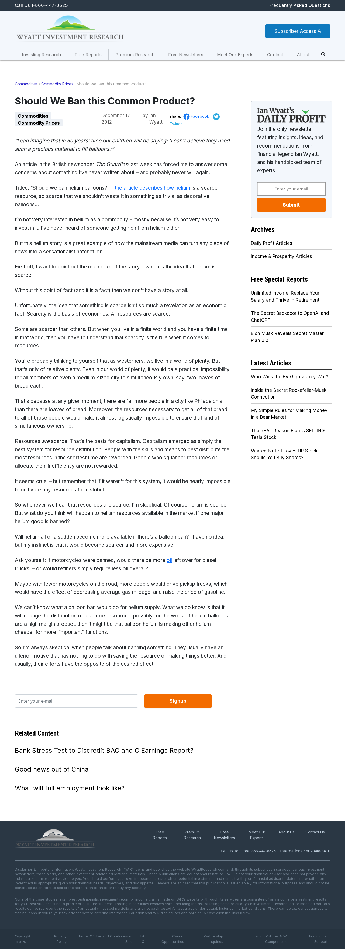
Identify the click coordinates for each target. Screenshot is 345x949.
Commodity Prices (57, 84)
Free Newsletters (185, 54)
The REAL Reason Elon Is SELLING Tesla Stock (288, 434)
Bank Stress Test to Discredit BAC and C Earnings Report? (104, 750)
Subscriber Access (296, 31)
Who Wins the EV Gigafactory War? (289, 376)
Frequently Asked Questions (299, 5)
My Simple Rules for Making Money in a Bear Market (289, 414)
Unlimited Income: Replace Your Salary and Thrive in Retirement (285, 296)
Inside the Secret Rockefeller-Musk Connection (288, 394)
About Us (286, 832)
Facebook (200, 116)
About (303, 54)
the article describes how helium (152, 188)
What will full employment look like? (70, 788)
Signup (178, 701)
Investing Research (41, 54)
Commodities (26, 84)
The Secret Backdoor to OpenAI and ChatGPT (290, 316)
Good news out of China (52, 769)
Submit (291, 205)
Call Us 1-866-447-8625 (41, 5)
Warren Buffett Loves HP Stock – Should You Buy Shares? (286, 454)
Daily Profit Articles (271, 243)
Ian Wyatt (156, 116)
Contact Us (315, 832)
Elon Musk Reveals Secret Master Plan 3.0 (287, 337)
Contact (275, 54)
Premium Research (134, 54)
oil (169, 560)
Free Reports (88, 54)
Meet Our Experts (235, 54)
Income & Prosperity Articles (281, 256)
